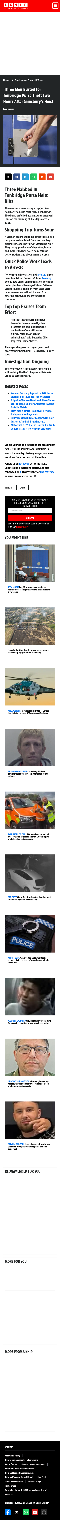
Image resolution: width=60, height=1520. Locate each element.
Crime (22, 487)
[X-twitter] (17, 1512)
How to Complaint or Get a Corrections (21, 1460)
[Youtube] (35, 1512)
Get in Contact (11, 1464)
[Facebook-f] (8, 1512)
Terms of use (10, 1486)
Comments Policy (12, 1455)
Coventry (46, 278)
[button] (8, 176)
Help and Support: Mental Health (19, 1477)
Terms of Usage (34, 1481)
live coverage (47, 472)
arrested (41, 274)
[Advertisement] (30, 44)
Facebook (24, 463)
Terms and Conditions (14, 1481)
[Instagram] (44, 1512)
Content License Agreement (33, 1464)
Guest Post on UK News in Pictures (19, 1468)
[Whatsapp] (26, 1512)
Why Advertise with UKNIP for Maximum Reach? (26, 1490)
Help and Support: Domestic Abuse (19, 1473)
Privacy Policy (22, 527)
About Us (9, 1494)
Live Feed (42, 1477)
